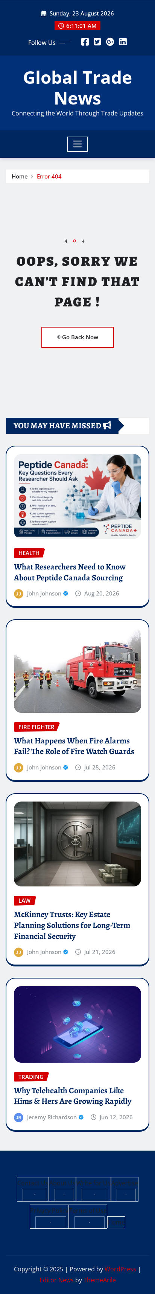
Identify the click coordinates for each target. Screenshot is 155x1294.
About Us (62, 1183)
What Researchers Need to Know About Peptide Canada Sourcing (70, 572)
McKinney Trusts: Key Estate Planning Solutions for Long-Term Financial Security (72, 925)
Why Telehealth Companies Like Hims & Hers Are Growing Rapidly (72, 1096)
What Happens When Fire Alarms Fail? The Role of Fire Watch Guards (74, 746)
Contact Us (33, 1183)
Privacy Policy (49, 1210)
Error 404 (49, 176)
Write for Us (93, 1183)
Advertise (124, 1183)
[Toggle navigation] (77, 144)
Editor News (57, 1280)
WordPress (120, 1269)
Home (20, 176)
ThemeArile (100, 1280)
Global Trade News (77, 87)
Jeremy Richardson (52, 1117)
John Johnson (44, 593)
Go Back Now (80, 337)
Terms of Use (88, 1210)
